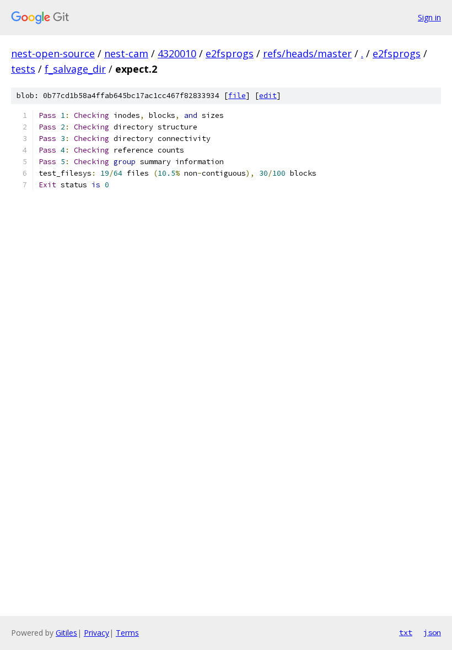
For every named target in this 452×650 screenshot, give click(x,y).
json (432, 632)
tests (23, 68)
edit (268, 95)
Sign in (429, 17)
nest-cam (126, 53)
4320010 (177, 53)
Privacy (96, 632)
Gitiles (66, 632)
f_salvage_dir (75, 68)
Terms (127, 632)
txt (405, 632)
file (237, 95)
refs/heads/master (307, 53)
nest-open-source (53, 53)
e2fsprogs (230, 53)
